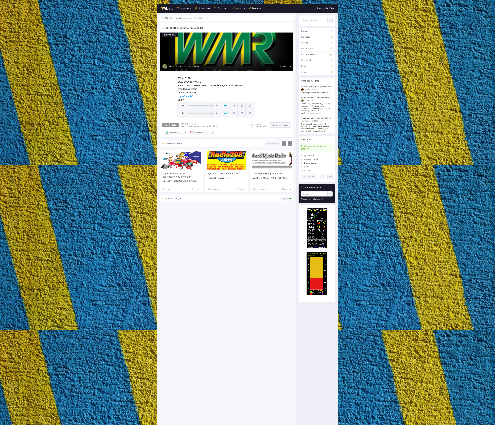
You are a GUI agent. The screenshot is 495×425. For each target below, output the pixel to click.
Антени (304, 43)
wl (167, 8)
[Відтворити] (183, 105)
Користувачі (204, 8)
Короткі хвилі (310, 163)
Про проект (223, 8)
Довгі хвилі (309, 155)
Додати (261, 125)
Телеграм (256, 8)
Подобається (177, 133)
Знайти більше (272, 143)
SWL (167, 18)
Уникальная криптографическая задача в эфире (317, 87)
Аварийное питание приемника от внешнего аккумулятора (317, 98)
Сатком (307, 170)
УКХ (306, 167)
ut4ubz (171, 66)
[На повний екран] (250, 105)
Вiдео (304, 66)
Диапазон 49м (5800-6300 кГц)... (225, 173)
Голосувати (309, 177)
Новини (304, 31)
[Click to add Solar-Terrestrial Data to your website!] (317, 247)
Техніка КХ (306, 60)
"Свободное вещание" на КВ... (269, 173)
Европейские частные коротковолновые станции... (178, 175)
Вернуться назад (280, 125)
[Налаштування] (234, 105)
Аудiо (303, 72)
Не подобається (203, 133)
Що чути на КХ (176, 18)
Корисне (185, 8)
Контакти (240, 8)
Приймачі (305, 37)
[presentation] (284, 143)
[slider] (198, 105)
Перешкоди (307, 48)
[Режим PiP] (242, 105)
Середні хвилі (311, 159)
